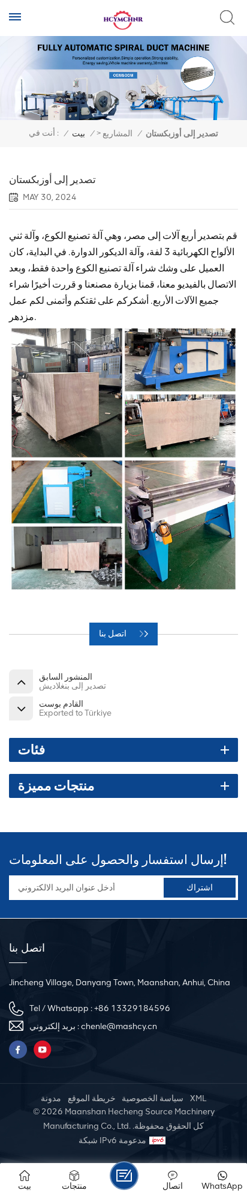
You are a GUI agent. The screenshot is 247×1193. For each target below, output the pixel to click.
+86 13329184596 (132, 1008)
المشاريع (117, 133)
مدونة (51, 1098)
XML (198, 1098)
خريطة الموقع (92, 1098)
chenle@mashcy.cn (119, 1026)
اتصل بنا (113, 634)
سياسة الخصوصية (152, 1098)
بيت (78, 133)
